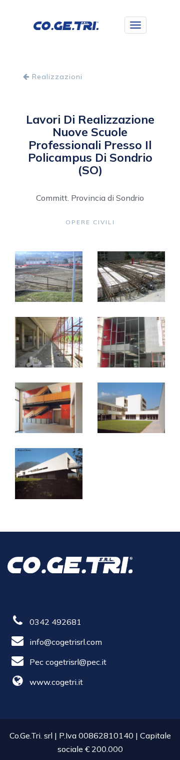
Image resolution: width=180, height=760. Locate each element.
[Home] (66, 25)
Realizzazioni (56, 76)
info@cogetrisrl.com (66, 642)
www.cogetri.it (56, 682)
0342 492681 (56, 622)
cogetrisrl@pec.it (76, 662)
